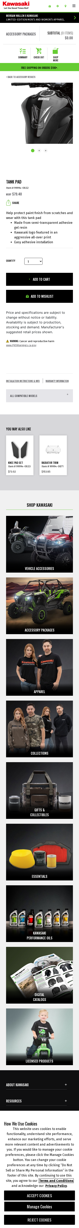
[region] (39, 1169)
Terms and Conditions (56, 1181)
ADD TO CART (41, 279)
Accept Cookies (39, 1195)
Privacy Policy (56, 1186)
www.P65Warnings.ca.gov (21, 345)
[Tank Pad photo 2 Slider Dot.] (39, 151)
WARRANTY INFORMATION (57, 381)
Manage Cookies (39, 1206)
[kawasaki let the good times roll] (22, 6)
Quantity (10, 260)
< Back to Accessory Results (20, 77)
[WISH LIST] (51, 6)
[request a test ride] (59, 6)
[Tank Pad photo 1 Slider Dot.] (33, 151)
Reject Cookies (40, 1220)
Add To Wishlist (41, 296)
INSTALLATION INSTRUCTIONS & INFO (23, 381)
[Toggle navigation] (74, 6)
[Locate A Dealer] (67, 6)
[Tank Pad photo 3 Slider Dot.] (46, 151)
